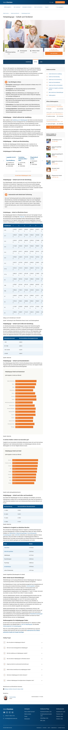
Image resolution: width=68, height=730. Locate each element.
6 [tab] (19, 171)
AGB (49, 727)
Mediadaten (27, 718)
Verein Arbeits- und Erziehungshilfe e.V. (54, 112)
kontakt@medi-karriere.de (11, 718)
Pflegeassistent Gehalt (57, 175)
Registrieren (60, 2)
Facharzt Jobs (59, 714)
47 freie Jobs (54, 156)
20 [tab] (30, 171)
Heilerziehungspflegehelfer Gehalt (57, 154)
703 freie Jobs (55, 141)
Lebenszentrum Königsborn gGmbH (53, 105)
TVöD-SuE (22, 216)
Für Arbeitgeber (60, 7)
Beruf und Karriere (38, 7)
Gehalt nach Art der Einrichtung (55, 79)
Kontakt (44, 727)
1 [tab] (15, 171)
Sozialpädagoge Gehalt (57, 139)
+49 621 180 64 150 (10, 715)
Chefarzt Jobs (59, 718)
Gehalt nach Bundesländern (54, 82)
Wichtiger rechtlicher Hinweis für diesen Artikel (13, 689)
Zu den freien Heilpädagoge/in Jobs (23, 175)
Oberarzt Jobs (59, 716)
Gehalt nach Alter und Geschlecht (55, 85)
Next (42, 160)
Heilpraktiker (6, 547)
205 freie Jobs (55, 163)
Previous (4, 160)
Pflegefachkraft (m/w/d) (34, 158)
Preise (25, 716)
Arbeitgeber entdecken (26, 7)
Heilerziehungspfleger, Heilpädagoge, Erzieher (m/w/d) (54, 106)
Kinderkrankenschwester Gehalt (57, 162)
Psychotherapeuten (31, 533)
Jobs (41, 61)
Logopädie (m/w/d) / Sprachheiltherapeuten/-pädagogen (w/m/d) (11, 159)
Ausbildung (28, 61)
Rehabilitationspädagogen (36, 613)
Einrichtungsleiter (31, 586)
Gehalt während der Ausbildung (55, 73)
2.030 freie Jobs (55, 177)
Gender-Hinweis (61, 727)
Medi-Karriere (6, 13)
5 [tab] (18, 171)
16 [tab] (27, 171)
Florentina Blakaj (12, 697)
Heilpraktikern (12, 533)
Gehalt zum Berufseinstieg (54, 76)
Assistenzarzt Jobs (60, 711)
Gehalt (35, 61)
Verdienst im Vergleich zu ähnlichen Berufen (56, 89)
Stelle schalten (27, 714)
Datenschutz (54, 727)
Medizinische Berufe (15, 13)
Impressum (39, 727)
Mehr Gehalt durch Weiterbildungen (56, 92)
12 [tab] (24, 171)
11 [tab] (23, 171)
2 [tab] (16, 171)
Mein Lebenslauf (17, 7)
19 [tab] (29, 171)
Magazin (47, 7)
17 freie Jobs (54, 170)
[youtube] (4, 712)
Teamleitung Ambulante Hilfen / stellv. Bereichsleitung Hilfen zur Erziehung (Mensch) (22, 159)
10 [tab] (22, 171)
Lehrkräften (17, 535)
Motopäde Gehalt (55, 168)
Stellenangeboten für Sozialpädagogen (12, 626)
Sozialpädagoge (7, 566)
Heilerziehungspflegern (21, 533)
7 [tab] (20, 171)
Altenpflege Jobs (44, 718)
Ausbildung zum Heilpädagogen (19, 120)
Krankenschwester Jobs (45, 711)
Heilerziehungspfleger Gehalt (56, 147)
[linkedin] (12, 712)
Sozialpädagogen (7, 535)
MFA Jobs (42, 720)
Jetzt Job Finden (53, 53)
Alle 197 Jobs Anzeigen (54, 127)
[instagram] (7, 712)
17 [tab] (28, 171)
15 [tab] (26, 171)
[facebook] (10, 712)
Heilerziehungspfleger (8, 551)
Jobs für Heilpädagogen (26, 624)
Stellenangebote (7, 7)
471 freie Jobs (55, 149)
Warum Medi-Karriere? (29, 711)
